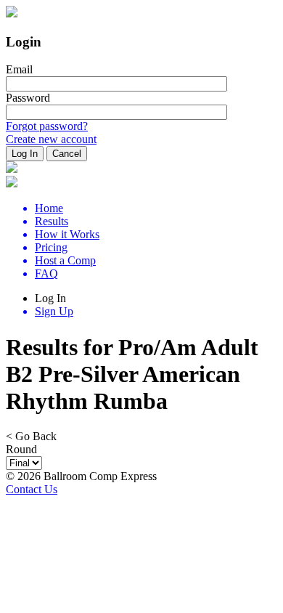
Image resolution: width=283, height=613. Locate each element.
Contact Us (31, 489)
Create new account (51, 139)
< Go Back (31, 436)
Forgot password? (47, 126)
